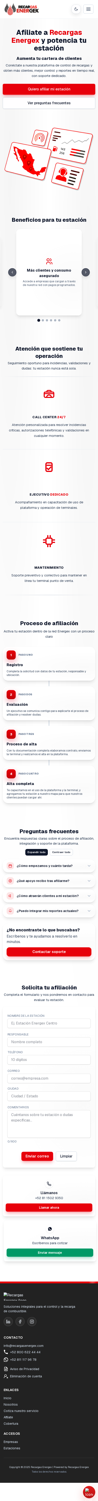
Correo (14, 1071)
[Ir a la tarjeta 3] (47, 320)
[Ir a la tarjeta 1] (38, 320)
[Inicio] (22, 9)
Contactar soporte (49, 951)
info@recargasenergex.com (24, 1346)
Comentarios (18, 1107)
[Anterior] (12, 272)
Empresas (11, 1442)
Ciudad (13, 1089)
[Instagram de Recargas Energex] (31, 1321)
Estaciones (12, 1448)
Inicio (7, 1398)
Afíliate (8, 1417)
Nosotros (11, 1404)
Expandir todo (37, 852)
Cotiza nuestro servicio (21, 1411)
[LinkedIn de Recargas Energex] (8, 1321)
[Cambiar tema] (76, 9)
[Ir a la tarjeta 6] (59, 320)
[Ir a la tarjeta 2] (43, 320)
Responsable (18, 1034)
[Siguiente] (86, 272)
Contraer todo (61, 852)
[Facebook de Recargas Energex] (20, 1321)
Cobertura (11, 1424)
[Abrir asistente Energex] (89, 1492)
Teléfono (15, 1052)
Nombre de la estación (26, 1016)
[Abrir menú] (88, 9)
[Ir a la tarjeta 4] (51, 320)
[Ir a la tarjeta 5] (55, 320)
